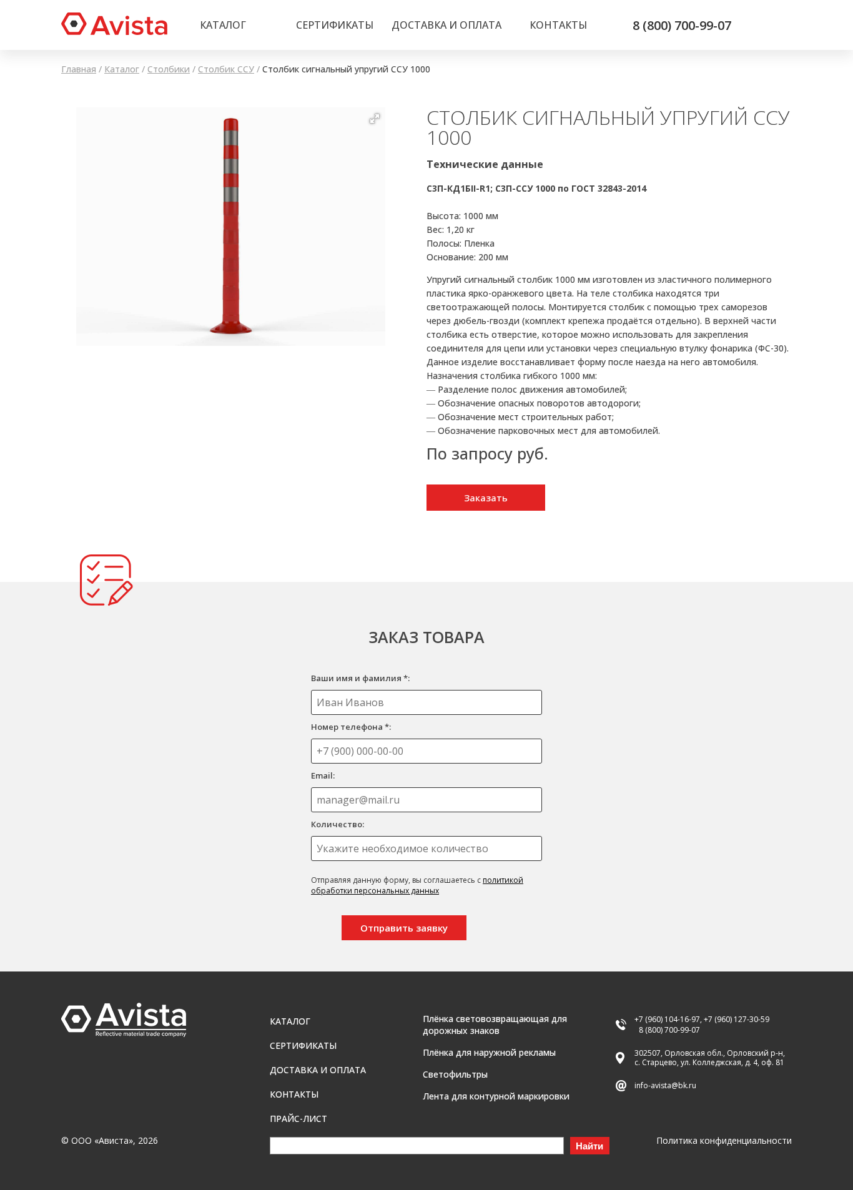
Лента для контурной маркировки (496, 1096)
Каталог (223, 25)
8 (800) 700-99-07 (682, 25)
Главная (78, 69)
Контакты (558, 25)
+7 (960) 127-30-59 (736, 1019)
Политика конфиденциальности (724, 1140)
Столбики (168, 69)
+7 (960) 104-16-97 (667, 1019)
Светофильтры (455, 1074)
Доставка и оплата (446, 25)
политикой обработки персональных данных (417, 885)
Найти (589, 1146)
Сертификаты (334, 25)
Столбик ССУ (226, 69)
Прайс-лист (298, 1118)
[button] (375, 119)
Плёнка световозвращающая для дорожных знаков (495, 1024)
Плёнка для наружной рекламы (489, 1052)
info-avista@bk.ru (665, 1085)
